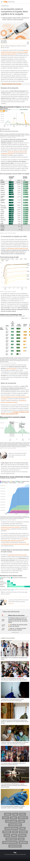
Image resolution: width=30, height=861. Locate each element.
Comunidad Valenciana (11, 828)
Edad (8, 84)
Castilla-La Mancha (11, 821)
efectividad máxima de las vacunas (17, 554)
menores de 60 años (11, 368)
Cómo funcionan (17, 84)
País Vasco (22, 835)
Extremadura (7, 832)
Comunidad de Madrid (15, 825)
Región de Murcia (11, 839)
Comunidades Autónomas (9, 842)
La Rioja (7, 835)
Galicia (15, 832)
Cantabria (13, 817)
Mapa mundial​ (16, 17)
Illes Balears (23, 832)
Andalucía (7, 814)
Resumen (4, 84)
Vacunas (21, 839)
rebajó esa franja (5, 529)
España (22, 828)
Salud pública (23, 842)
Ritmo (11, 84)
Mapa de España (7, 17)
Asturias (22, 814)
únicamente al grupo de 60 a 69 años (10, 527)
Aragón (15, 814)
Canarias (5, 817)
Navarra (14, 835)
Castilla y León (23, 817)
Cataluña (21, 821)
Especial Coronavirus (15, 846)
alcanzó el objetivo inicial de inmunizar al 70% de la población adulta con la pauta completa (14, 52)
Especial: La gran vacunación (15, 19)
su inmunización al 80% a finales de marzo (17, 248)
